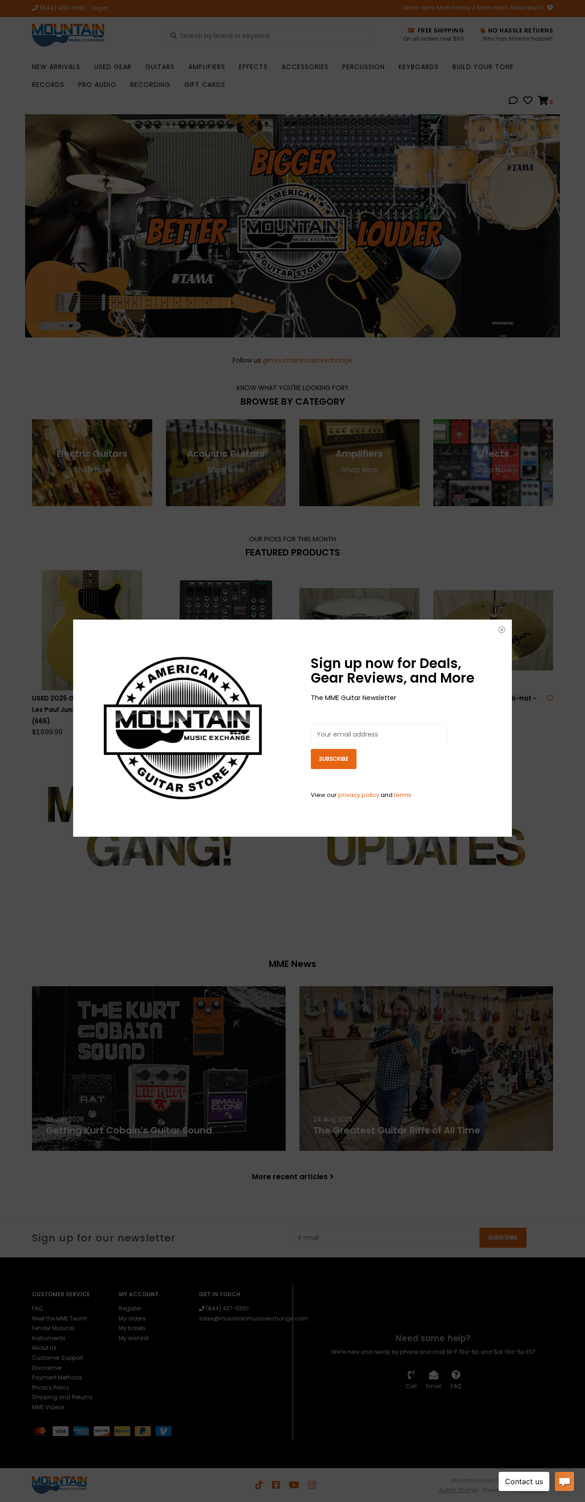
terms (402, 795)
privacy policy (358, 795)
